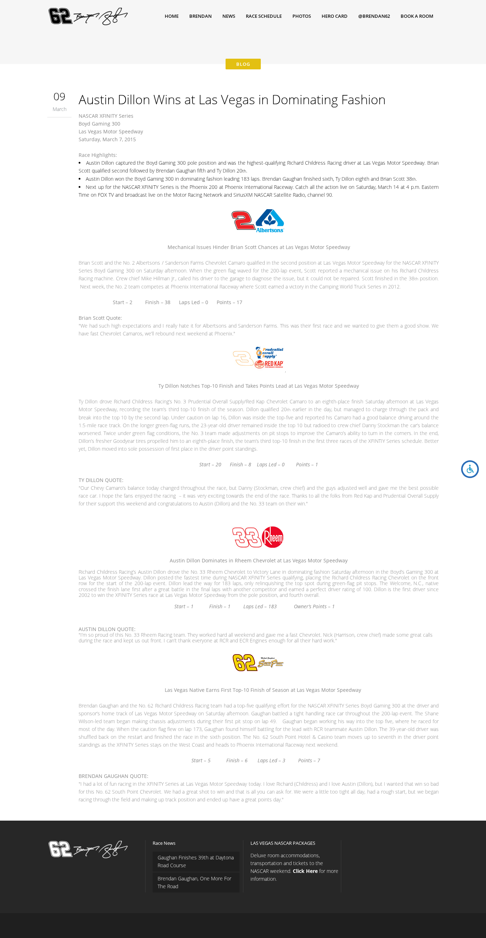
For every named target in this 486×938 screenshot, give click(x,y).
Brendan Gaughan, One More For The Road (194, 882)
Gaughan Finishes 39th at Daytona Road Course (196, 861)
